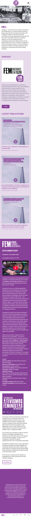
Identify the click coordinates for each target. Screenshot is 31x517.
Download (7, 462)
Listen (5, 106)
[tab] (15, 22)
